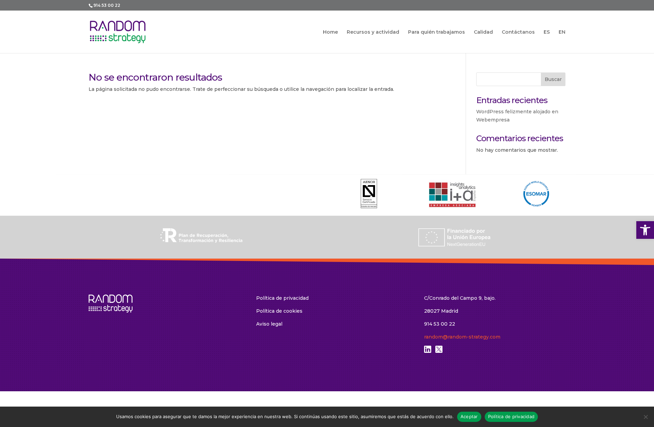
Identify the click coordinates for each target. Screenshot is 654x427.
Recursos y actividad (373, 32)
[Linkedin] (427, 351)
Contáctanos (518, 32)
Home (330, 32)
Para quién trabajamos (436, 32)
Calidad (483, 32)
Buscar (553, 79)
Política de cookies (279, 311)
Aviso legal (269, 324)
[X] (438, 351)
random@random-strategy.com (462, 337)
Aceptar (469, 416)
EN (562, 32)
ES (547, 32)
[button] (645, 230)
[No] (645, 416)
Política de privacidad (282, 298)
